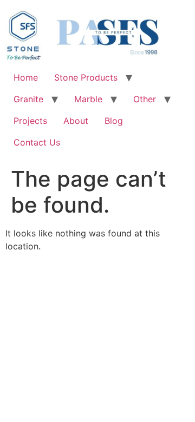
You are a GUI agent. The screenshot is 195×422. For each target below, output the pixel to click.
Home (26, 77)
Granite (28, 99)
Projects (30, 120)
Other (144, 99)
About (75, 120)
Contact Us (37, 142)
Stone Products (86, 77)
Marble (88, 99)
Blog (114, 120)
